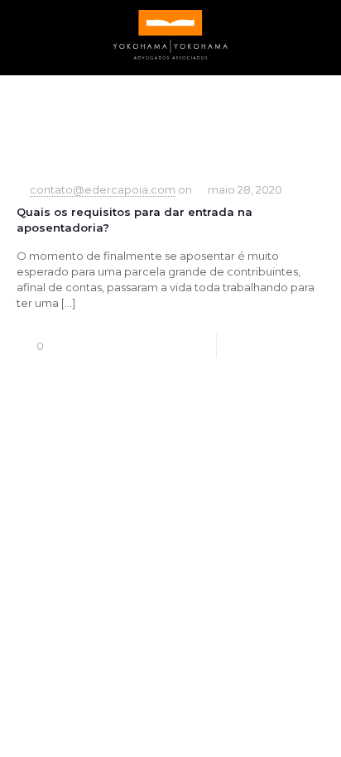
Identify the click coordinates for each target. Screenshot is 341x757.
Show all (306, 120)
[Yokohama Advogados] (170, 33)
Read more (298, 345)
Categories (42, 120)
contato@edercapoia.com (102, 189)
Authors (174, 120)
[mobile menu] (319, 33)
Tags (106, 120)
